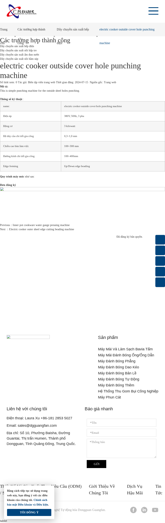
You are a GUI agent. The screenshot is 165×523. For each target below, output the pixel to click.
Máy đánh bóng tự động (118, 379)
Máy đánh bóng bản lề (117, 373)
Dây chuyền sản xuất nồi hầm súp (19, 58)
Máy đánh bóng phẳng (116, 361)
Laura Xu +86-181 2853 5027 (48, 418)
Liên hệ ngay (82, 300)
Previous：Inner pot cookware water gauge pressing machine (35, 225)
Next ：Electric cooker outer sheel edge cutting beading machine (37, 229)
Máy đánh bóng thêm (116, 385)
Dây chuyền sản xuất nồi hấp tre (18, 50)
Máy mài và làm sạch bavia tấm (125, 349)
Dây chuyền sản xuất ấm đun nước (19, 54)
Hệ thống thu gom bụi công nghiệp (128, 391)
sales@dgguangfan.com (37, 426)
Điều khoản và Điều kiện (33, 504)
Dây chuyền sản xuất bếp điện (73, 36)
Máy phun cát (109, 397)
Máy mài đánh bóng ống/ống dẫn (126, 355)
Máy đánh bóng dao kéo (118, 367)
